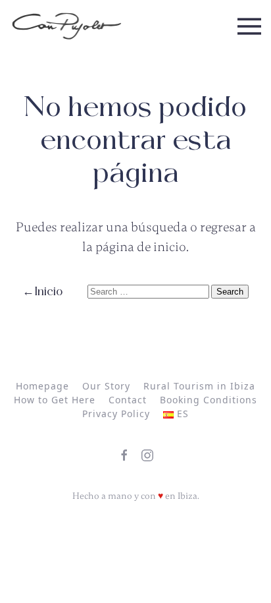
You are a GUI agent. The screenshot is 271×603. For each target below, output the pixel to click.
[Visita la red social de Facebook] (124, 455)
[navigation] (66, 26)
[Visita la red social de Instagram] (147, 455)
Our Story (106, 386)
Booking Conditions (208, 399)
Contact (128, 399)
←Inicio (42, 291)
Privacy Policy (116, 413)
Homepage (42, 386)
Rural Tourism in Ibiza (199, 386)
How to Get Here (54, 399)
